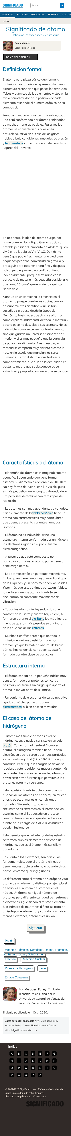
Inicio (6, 21)
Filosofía (22, 14)
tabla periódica (42, 513)
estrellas (38, 628)
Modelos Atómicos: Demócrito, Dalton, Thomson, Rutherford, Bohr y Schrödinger (36, 952)
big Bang (38, 618)
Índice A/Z (7, 14)
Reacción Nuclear (33, 959)
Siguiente (35, 928)
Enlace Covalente (16, 977)
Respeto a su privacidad (18, 1096)
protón (7, 745)
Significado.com (13, 5)
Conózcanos (39, 1096)
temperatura (14, 143)
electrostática (12, 707)
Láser (42, 968)
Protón (9, 940)
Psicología (38, 14)
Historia (53, 14)
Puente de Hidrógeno (19, 968)
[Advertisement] (35, 193)
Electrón (10, 959)
